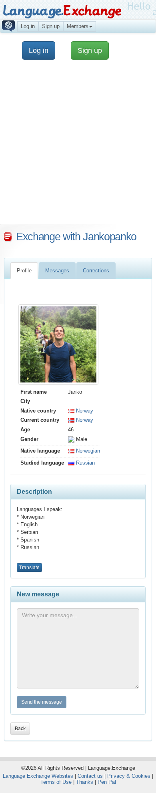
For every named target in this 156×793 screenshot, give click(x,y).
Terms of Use (56, 782)
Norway (83, 411)
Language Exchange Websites (38, 776)
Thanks (84, 782)
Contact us (90, 776)
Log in (28, 26)
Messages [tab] (57, 271)
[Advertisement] (78, 146)
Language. (62, 11)
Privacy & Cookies (128, 776)
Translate (29, 567)
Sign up (51, 26)
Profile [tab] (24, 271)
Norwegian (87, 451)
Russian (84, 463)
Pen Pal (107, 782)
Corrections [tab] (96, 271)
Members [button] (77, 26)
